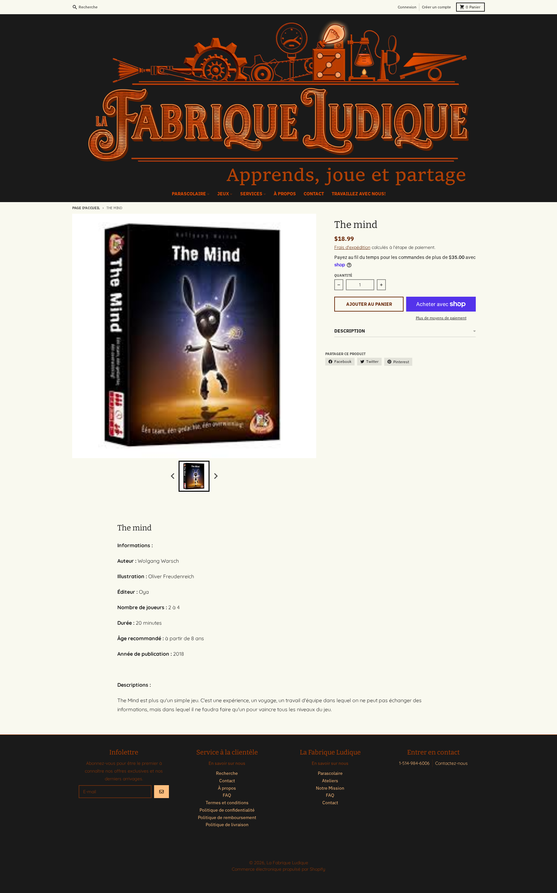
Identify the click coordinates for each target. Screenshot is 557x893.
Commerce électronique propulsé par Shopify (278, 869)
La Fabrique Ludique (287, 863)
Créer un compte (436, 7)
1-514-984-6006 (414, 763)
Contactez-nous (451, 763)
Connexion (407, 7)
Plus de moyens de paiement (441, 317)
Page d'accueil (86, 208)
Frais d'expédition (352, 247)
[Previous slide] (172, 476)
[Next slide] (215, 476)
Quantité (343, 275)
